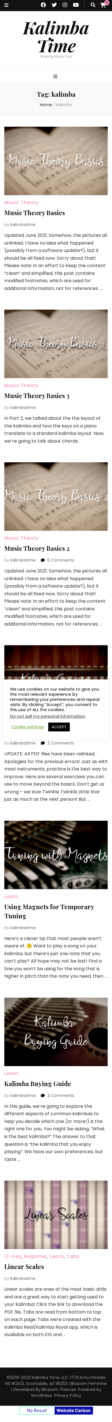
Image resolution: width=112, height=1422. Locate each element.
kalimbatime (23, 224)
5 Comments (60, 560)
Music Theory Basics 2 (36, 548)
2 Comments (60, 743)
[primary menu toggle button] (56, 77)
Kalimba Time (56, 36)
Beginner (35, 1256)
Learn (31, 721)
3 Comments (60, 1095)
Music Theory (21, 202)
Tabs (73, 1256)
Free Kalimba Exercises (39, 731)
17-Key (12, 721)
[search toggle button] (93, 5)
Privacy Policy (67, 1395)
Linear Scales (24, 1266)
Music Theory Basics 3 (36, 395)
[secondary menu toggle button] (6, 5)
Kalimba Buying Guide (37, 1083)
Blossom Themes (59, 1389)
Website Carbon (73, 1410)
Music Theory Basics (34, 212)
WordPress (41, 1395)
